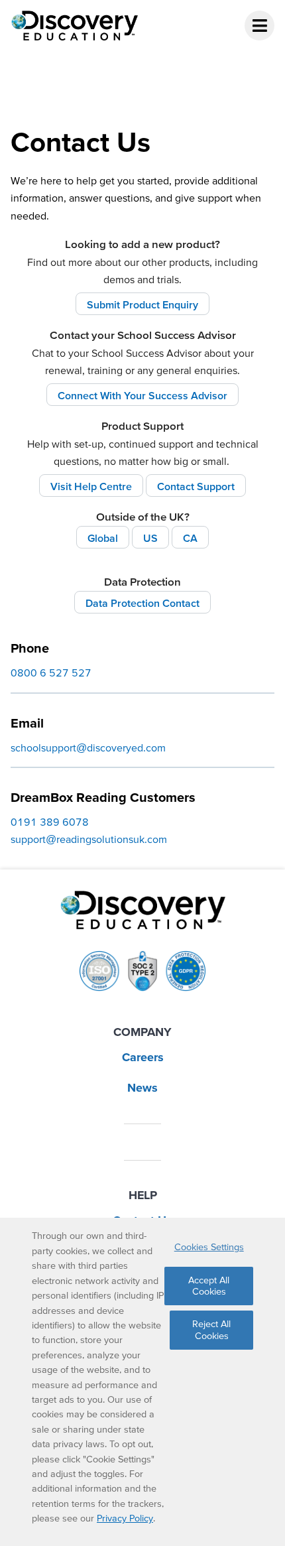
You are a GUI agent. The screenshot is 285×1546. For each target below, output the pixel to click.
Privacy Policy (125, 1518)
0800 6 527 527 (51, 672)
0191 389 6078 (50, 822)
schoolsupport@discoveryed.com (88, 747)
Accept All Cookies (208, 1286)
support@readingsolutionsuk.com (89, 839)
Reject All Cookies (211, 1329)
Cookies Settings (209, 1247)
